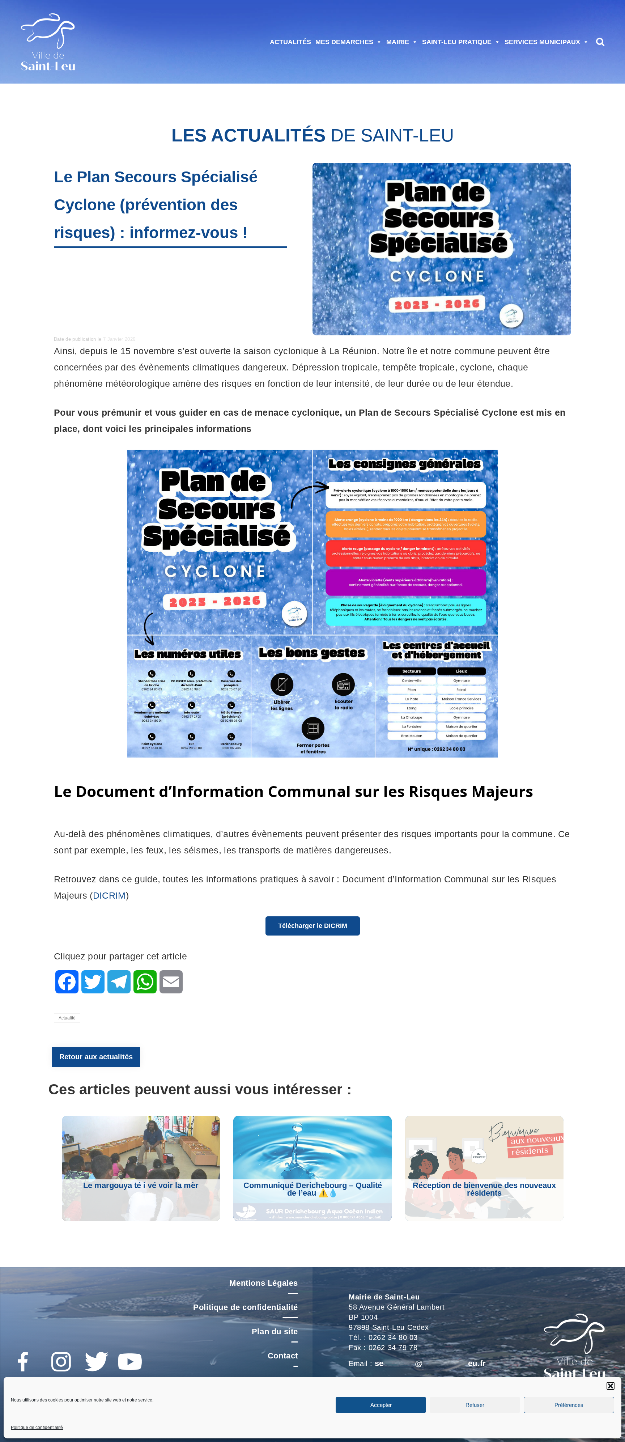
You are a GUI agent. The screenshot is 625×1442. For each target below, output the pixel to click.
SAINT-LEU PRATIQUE (457, 42)
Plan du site (275, 1331)
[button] (610, 1386)
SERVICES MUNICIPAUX (542, 42)
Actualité (67, 1018)
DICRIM (109, 895)
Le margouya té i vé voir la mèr (141, 1185)
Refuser (474, 1405)
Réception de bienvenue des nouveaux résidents (484, 1189)
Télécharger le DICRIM (312, 925)
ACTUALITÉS (290, 42)
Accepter (381, 1405)
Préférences (568, 1405)
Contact (283, 1355)
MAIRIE (397, 42)
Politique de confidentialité (37, 1427)
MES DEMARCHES (344, 42)
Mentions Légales (263, 1283)
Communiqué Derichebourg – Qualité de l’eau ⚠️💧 (312, 1189)
